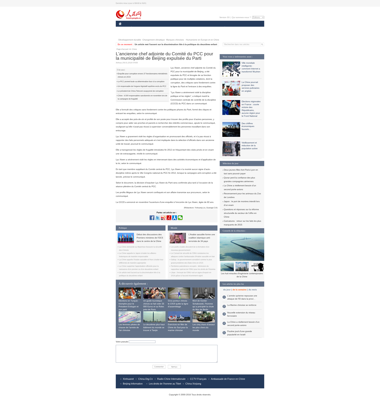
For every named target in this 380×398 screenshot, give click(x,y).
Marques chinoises (175, 40)
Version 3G (224, 17)
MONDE (150, 28)
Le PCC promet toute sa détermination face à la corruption (141, 82)
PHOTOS (125, 34)
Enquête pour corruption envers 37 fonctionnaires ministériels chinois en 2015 (142, 75)
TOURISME (248, 28)
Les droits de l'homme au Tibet (165, 383)
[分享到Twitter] (157, 217)
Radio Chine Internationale (171, 379)
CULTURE (190, 28)
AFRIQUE (163, 28)
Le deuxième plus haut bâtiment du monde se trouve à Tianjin (154, 327)
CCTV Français (198, 379)
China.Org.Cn (145, 379)
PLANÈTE (223, 28)
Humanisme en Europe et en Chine (202, 40)
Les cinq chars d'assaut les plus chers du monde (204, 327)
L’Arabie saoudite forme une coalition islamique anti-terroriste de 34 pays (202, 237)
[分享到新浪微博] (163, 217)
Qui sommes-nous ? (241, 17)
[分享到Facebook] (152, 217)
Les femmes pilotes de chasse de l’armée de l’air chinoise (129, 327)
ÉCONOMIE (137, 28)
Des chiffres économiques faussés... (248, 126)
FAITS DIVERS (207, 28)
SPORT (235, 28)
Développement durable (129, 40)
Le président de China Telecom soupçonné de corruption (141, 91)
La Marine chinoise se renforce (241, 305)
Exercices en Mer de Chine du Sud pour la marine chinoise (178, 327)
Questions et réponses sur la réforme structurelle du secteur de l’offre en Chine (241, 213)
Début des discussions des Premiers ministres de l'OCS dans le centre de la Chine (150, 237)
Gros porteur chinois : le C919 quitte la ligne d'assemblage (178, 304)
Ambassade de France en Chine (228, 379)
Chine (134, 49)
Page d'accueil (122, 49)
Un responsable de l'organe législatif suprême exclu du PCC (142, 86)
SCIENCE (177, 28)
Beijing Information (133, 383)
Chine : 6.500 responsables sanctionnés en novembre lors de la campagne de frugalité (142, 97)
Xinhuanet (128, 379)
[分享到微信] (180, 217)
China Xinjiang (193, 383)
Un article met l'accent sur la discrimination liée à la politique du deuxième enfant (176, 44)
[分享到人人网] (174, 217)
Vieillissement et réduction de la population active (250, 145)
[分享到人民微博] (169, 217)
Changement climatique (153, 40)
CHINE (124, 28)
